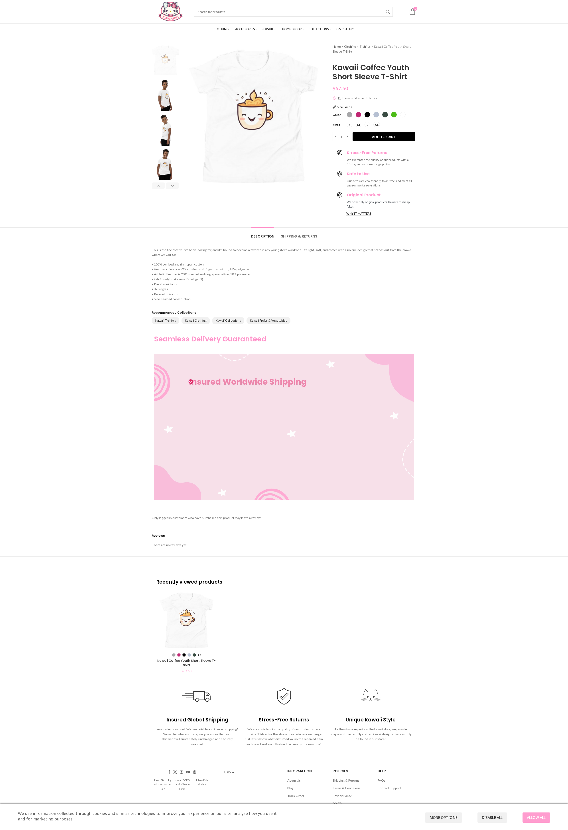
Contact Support (389, 788)
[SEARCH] (388, 12)
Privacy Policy (342, 796)
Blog (290, 788)
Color (337, 115)
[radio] (349, 114)
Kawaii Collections (228, 320)
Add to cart (384, 137)
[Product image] (186, 620)
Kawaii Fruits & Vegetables (268, 320)
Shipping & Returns (346, 780)
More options (444, 817)
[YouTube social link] (187, 772)
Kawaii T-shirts (165, 320)
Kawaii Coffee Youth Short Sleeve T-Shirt (186, 662)
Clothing (350, 46)
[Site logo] (170, 11)
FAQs (381, 780)
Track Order (295, 796)
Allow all (536, 817)
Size (336, 125)
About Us (294, 780)
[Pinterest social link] (194, 772)
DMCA (337, 803)
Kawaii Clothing (196, 320)
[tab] (262, 234)
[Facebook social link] (169, 772)
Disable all (492, 817)
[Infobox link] (163, 784)
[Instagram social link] (181, 772)
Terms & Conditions (346, 788)
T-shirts (365, 46)
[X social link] (175, 772)
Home (337, 46)
